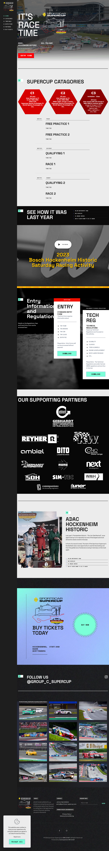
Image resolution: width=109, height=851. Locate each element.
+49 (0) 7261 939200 (62, 802)
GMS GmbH (66, 838)
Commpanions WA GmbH (67, 840)
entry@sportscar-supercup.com (66, 804)
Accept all (17, 841)
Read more (17, 837)
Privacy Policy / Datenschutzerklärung (67, 815)
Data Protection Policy (18, 833)
